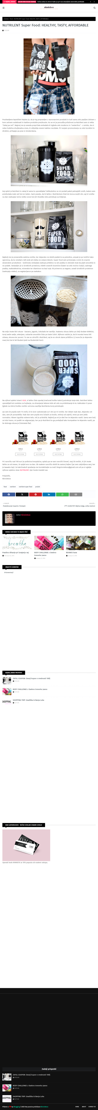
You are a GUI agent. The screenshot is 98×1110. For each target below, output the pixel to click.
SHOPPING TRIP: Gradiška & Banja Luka (28, 700)
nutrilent (13, 487)
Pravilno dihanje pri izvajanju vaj (15, 552)
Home (77, 1107)
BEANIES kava (71, 552)
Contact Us (92, 1107)
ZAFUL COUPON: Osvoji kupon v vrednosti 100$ (31, 678)
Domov (6, 19)
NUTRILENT (24, 470)
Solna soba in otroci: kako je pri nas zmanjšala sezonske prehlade (60, 2)
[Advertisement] (49, 650)
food (11, 19)
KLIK (24, 400)
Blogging (17, 1107)
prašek (37, 487)
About (84, 1107)
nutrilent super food (25, 487)
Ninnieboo (25, 515)
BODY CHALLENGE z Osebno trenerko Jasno (45, 553)
